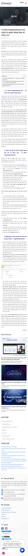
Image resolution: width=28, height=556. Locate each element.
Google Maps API (6, 436)
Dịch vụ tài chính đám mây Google (9, 446)
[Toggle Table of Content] (23, 76)
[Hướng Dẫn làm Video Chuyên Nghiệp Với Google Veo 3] (14, 372)
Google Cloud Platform (7, 421)
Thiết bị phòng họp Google (8, 439)
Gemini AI (4, 433)
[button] (26, 3)
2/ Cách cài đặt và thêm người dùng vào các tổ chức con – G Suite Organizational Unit (13, 82)
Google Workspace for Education (9, 427)
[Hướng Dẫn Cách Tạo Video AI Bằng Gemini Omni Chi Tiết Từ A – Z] (14, 397)
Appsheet (4, 430)
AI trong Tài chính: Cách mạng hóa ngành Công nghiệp (13, 459)
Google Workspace (6, 424)
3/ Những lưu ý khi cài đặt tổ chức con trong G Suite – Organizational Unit (13, 85)
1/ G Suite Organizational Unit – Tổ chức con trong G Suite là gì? (13, 79)
